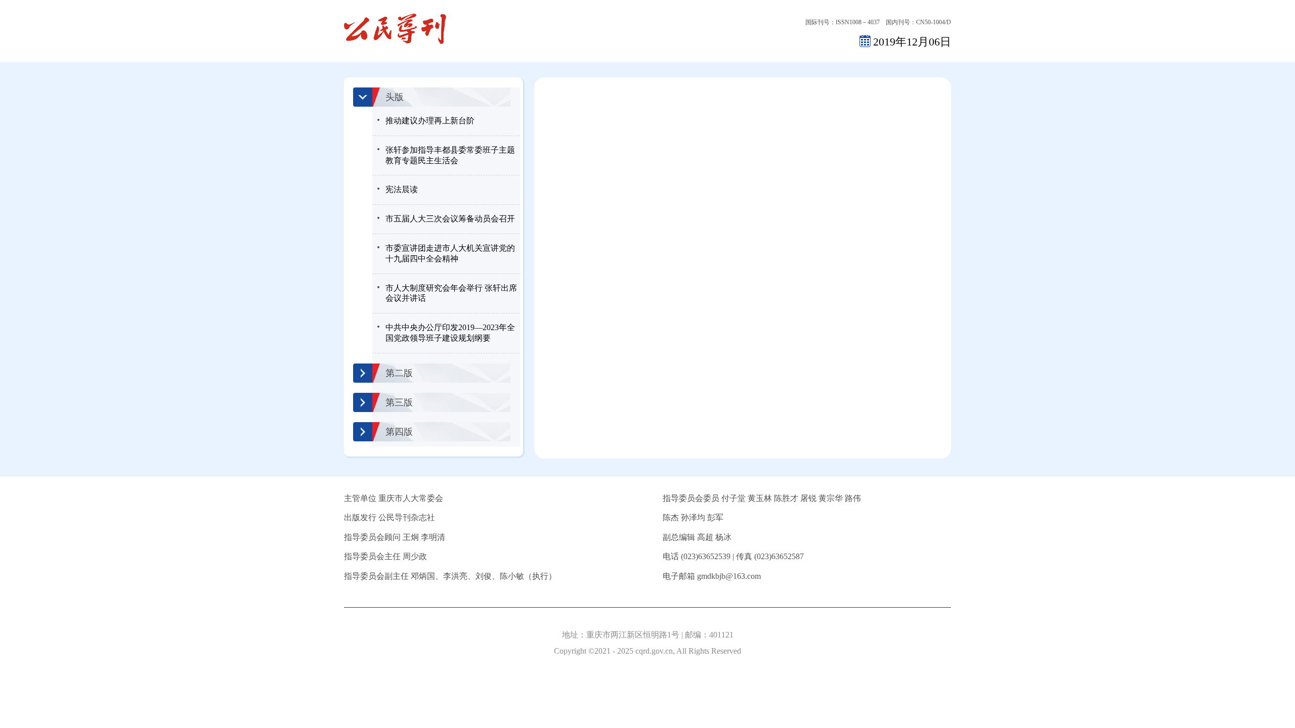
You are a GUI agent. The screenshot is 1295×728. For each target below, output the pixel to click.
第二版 (399, 373)
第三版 (399, 402)
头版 (394, 97)
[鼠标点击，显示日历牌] (865, 40)
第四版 (399, 432)
